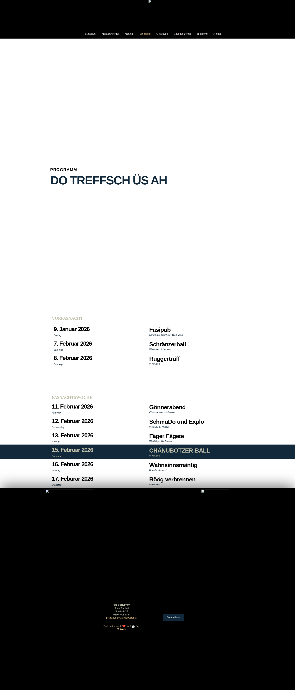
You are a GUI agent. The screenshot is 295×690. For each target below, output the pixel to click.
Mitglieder (90, 33)
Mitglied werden (110, 33)
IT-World (122, 629)
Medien (129, 33)
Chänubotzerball (182, 33)
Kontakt (217, 33)
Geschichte (162, 33)
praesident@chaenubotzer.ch (121, 617)
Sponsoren (202, 33)
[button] (129, 34)
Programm (145, 33)
